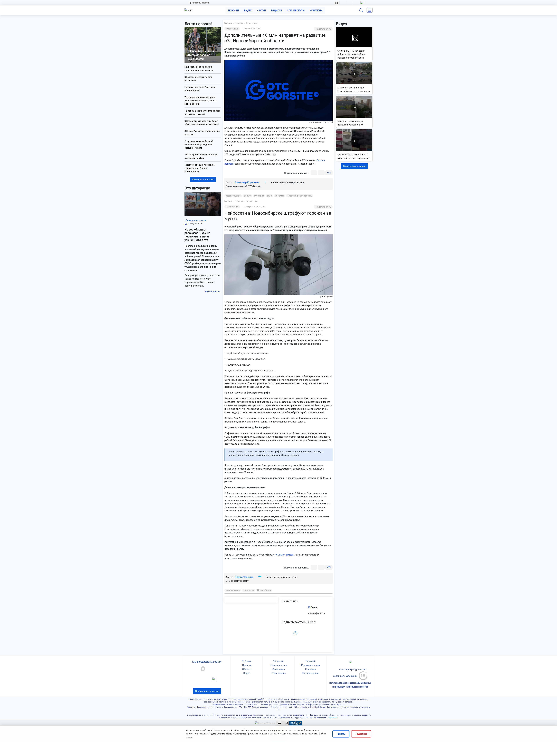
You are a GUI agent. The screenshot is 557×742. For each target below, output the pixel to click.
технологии (248, 590)
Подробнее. (332, 718)
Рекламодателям (310, 665)
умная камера (233, 590)
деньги (247, 195)
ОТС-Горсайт (255, 186)
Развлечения (278, 673)
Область (246, 669)
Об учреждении (310, 673)
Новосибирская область (299, 195)
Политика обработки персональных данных (350, 683)
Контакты (316, 10)
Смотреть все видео (354, 166)
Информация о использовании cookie (350, 687)
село (269, 195)
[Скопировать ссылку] (329, 172)
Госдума (279, 195)
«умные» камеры (284, 554)
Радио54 (276, 10)
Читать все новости (202, 179)
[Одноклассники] (321, 172)
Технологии (251, 201)
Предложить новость (199, 3)
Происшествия (278, 665)
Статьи (261, 10)
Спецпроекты (296, 10)
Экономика (251, 23)
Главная (228, 23)
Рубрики (246, 661)
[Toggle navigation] (369, 10)
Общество (278, 661)
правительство (233, 195)
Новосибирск (264, 590)
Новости (233, 10)
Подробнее (361, 734)
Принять (341, 734)
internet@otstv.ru (316, 613)
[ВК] (314, 172)
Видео (248, 10)
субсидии (259, 195)
